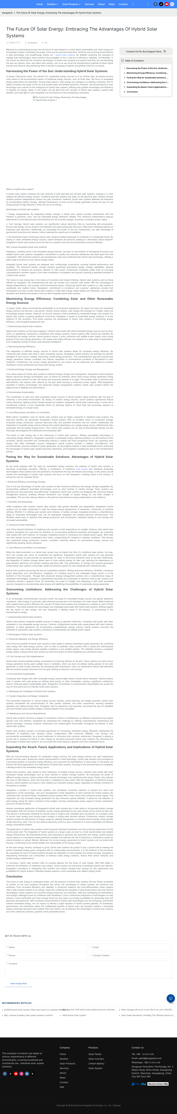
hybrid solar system (65, 55)
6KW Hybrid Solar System (74, 1015)
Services (64, 1068)
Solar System (95, 1068)
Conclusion (132, 92)
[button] (133, 4)
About (63, 1073)
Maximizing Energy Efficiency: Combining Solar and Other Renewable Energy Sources (148, 73)
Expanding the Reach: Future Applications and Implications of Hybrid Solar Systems (148, 87)
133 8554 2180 (147, 1054)
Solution (64, 1058)
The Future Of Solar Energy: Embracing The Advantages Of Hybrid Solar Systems (58, 12)
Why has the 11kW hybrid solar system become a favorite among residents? (89, 1009)
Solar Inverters (96, 1058)
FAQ (62, 1087)
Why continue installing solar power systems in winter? (28, 1015)
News (171, 1003)
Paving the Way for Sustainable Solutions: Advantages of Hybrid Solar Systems (148, 77)
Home (63, 1054)
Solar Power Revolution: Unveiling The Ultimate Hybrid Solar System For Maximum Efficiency (148, 1015)
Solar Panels (94, 1054)
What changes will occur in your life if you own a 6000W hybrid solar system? (148, 1009)
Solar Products (67, 1063)
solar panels (81, 469)
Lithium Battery (96, 1063)
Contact (64, 1082)
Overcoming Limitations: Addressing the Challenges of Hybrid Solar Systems (148, 82)
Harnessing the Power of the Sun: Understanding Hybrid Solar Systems (147, 68)
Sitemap (117, 1105)
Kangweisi (7, 12)
